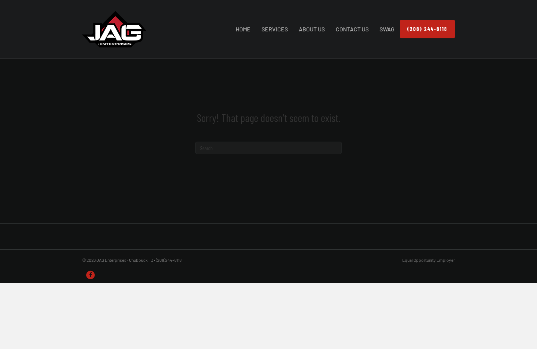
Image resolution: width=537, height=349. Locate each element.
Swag (387, 29)
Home (243, 29)
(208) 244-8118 (427, 29)
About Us (312, 29)
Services (275, 29)
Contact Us (352, 29)
